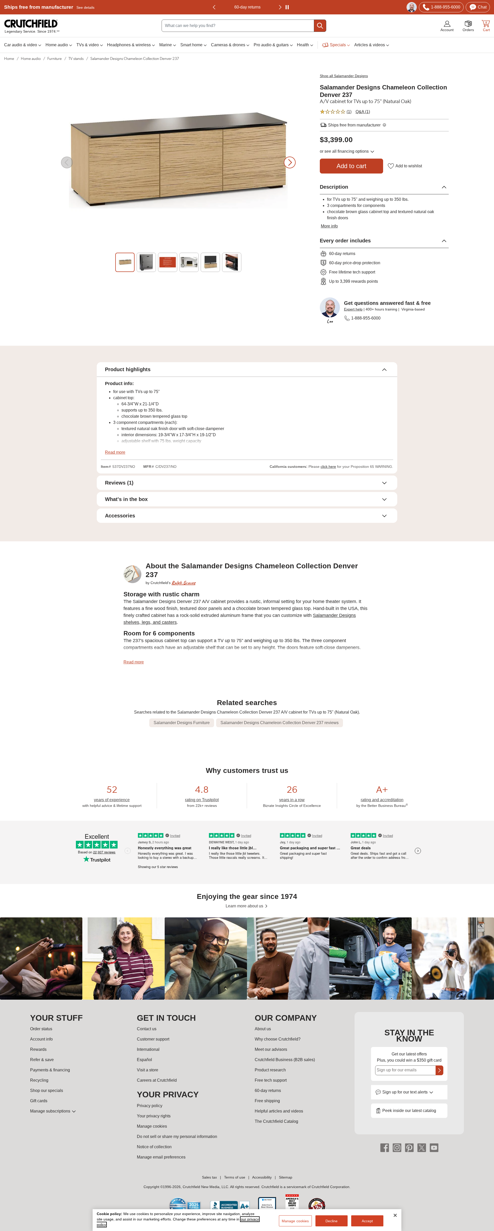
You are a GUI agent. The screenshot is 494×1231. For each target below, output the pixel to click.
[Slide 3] (167, 262)
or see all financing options (345, 151)
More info (329, 226)
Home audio (31, 59)
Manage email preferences (161, 1157)
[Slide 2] (146, 262)
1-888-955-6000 (366, 318)
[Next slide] (290, 162)
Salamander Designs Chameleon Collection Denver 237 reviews (279, 723)
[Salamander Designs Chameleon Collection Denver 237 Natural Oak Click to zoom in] (178, 162)
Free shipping (267, 1101)
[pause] (287, 7)
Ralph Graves (183, 582)
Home (9, 59)
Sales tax (209, 1177)
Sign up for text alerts (405, 1092)
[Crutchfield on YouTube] (434, 1147)
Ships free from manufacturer (49, 7)
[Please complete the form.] (439, 1070)
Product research (270, 1070)
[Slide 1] (125, 262)
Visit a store (147, 1070)
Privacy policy (149, 1106)
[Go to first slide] (280, 7)
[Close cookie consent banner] (395, 1215)
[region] (247, 958)
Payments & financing (50, 1070)
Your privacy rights (154, 1116)
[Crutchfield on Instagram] (397, 1147)
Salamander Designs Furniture (182, 723)
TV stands (76, 59)
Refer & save (42, 1059)
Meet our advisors (271, 1049)
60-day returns (247, 7)
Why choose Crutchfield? (278, 1039)
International (148, 1049)
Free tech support (271, 1080)
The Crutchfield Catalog (276, 1121)
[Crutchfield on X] (422, 1147)
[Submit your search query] (320, 26)
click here (328, 466)
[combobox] (244, 26)
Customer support (153, 1039)
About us (263, 1029)
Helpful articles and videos (279, 1111)
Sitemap (285, 1177)
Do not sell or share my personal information (177, 1136)
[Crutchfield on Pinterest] (409, 1147)
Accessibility (262, 1177)
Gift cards (38, 1101)
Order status (41, 1029)
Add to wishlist (408, 166)
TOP (484, 1227)
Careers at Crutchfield (157, 1080)
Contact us (146, 1029)
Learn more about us (245, 906)
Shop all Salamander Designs (344, 76)
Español (144, 1059)
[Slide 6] (231, 262)
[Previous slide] (214, 7)
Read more (115, 452)
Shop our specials (46, 1090)
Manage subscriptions (50, 1111)
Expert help (353, 309)
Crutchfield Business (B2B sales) (285, 1059)
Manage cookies (152, 1126)
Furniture (54, 59)
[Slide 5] (210, 262)
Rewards (38, 1049)
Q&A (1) (363, 112)
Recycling (39, 1080)
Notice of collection (154, 1147)
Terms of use (234, 1177)
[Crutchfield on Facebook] (385, 1147)
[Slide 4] (189, 262)
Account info (41, 1039)
